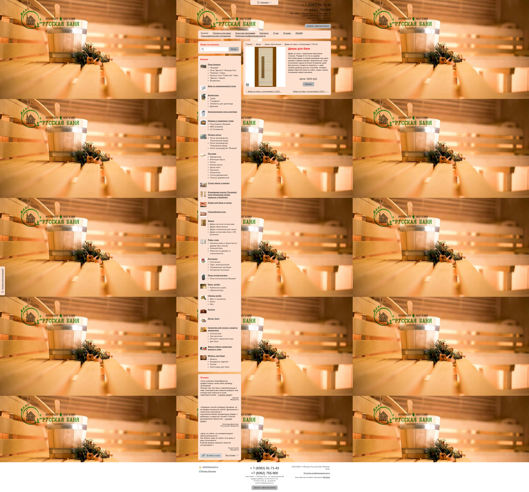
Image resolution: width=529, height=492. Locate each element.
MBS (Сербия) (216, 127)
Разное (213, 364)
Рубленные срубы (218, 288)
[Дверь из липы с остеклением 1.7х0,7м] (265, 67)
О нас (276, 33)
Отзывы (287, 33)
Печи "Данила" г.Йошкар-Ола (223, 70)
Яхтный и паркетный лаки (221, 339)
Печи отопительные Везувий (223, 278)
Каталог (204, 33)
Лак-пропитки (216, 336)
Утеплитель (215, 262)
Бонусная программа (245, 33)
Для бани (214, 341)
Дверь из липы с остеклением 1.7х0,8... (264, 91)
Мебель (213, 359)
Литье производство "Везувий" (223, 148)
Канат (212, 301)
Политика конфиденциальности (250, 36)
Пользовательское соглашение (216, 36)
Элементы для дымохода (221, 104)
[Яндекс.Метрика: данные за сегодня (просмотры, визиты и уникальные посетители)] (207, 471)
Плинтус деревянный (219, 178)
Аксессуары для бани (219, 367)
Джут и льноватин (218, 299)
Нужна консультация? (2, 279)
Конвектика (215, 81)
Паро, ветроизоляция (219, 265)
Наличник (214, 170)
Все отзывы (230, 455)
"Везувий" (214, 68)
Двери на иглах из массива (222, 224)
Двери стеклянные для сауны (223, 229)
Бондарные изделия (219, 362)
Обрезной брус (217, 290)
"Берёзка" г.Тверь (217, 73)
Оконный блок (216, 248)
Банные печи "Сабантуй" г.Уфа (224, 75)
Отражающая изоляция (220, 267)
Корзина (264, 2)
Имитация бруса (217, 159)
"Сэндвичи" (215, 101)
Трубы (213, 98)
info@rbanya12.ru (210, 467)
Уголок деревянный (219, 175)
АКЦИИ (299, 33)
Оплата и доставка (222, 33)
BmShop (326, 477)
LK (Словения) (216, 129)
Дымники (214, 106)
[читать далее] (224, 395)
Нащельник (215, 172)
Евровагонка (215, 157)
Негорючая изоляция (219, 270)
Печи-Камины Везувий (220, 124)
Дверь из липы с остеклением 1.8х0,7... (309, 91)
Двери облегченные (219, 227)
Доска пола (215, 167)
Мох (212, 304)
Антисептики (215, 333)
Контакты (264, 33)
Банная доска (216, 165)
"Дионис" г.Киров (217, 78)
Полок (212, 162)
